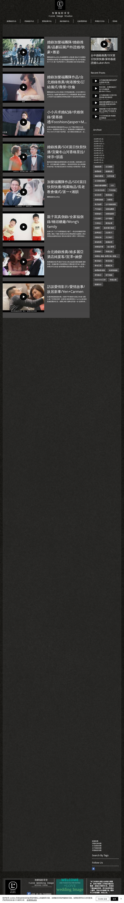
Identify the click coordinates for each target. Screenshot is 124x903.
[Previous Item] (95, 44)
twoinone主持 (100, 279)
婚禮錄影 (98, 171)
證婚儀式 (98, 251)
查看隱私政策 (32, 900)
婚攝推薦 (109, 171)
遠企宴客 (110, 247)
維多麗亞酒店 (109, 228)
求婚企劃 (113, 279)
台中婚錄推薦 (111, 204)
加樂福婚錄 (99, 199)
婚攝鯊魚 (109, 265)
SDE (112, 185)
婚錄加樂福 (99, 176)
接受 (114, 899)
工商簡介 (98, 223)
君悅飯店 (98, 275)
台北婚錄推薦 (100, 181)
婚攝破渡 (109, 242)
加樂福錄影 (110, 214)
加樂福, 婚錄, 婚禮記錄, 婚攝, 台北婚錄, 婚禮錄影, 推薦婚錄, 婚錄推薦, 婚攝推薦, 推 (107, 256)
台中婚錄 (109, 218)
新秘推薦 (98, 242)
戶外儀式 (98, 209)
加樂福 (109, 199)
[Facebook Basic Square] (93, 868)
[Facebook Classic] (29, 894)
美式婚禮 (98, 204)
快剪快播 (110, 176)
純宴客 (97, 228)
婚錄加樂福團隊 (101, 185)
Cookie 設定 (102, 899)
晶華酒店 (98, 232)
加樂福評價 (99, 247)
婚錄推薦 (98, 166)
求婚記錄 (109, 251)
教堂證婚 (109, 261)
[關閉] (121, 899)
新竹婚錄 (109, 275)
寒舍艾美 (98, 265)
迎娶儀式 (98, 214)
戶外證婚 (112, 190)
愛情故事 (109, 223)
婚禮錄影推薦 (100, 270)
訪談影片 (109, 232)
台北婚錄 (109, 166)
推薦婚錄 (109, 195)
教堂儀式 (98, 261)
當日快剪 (98, 195)
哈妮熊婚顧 (113, 270)
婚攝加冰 (98, 284)
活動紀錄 (98, 237)
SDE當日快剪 (100, 190)
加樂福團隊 (110, 209)
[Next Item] (113, 44)
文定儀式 (109, 237)
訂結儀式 (98, 218)
